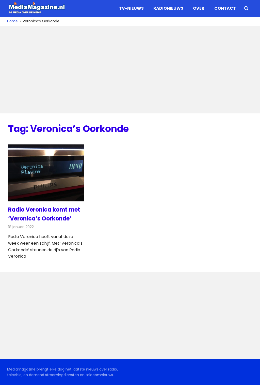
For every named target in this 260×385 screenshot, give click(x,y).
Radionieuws (168, 8)
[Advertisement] (130, 69)
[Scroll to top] (252, 377)
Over (198, 8)
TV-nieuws (131, 8)
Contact (225, 8)
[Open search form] (246, 8)
